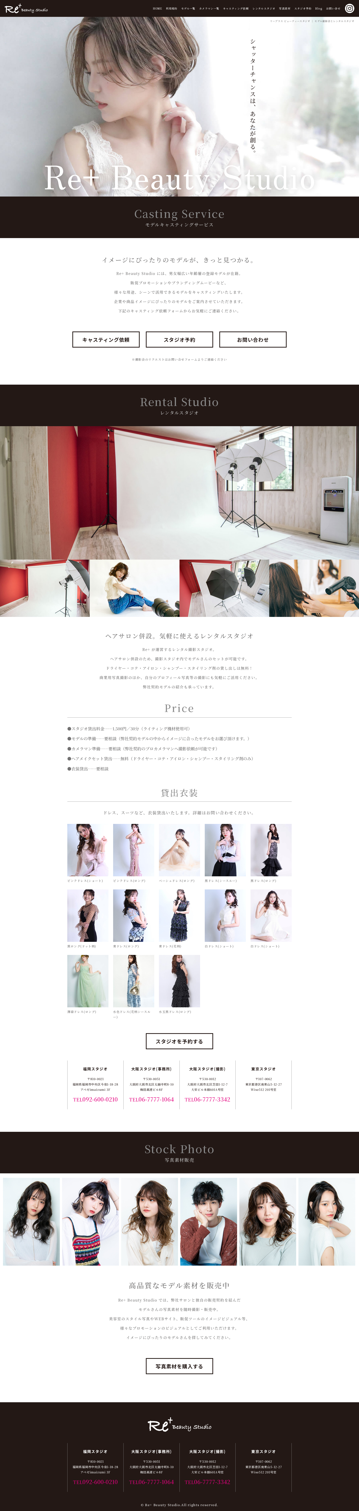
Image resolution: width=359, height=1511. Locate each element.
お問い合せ (333, 8)
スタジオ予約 (303, 8)
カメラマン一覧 (209, 8)
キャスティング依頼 (236, 8)
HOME (157, 8)
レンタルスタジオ (263, 8)
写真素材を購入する (179, 1366)
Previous (15, 1222)
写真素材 (285, 8)
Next (343, 1222)
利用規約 (171, 8)
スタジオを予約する (179, 1041)
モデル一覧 (188, 8)
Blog (318, 8)
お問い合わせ (253, 339)
